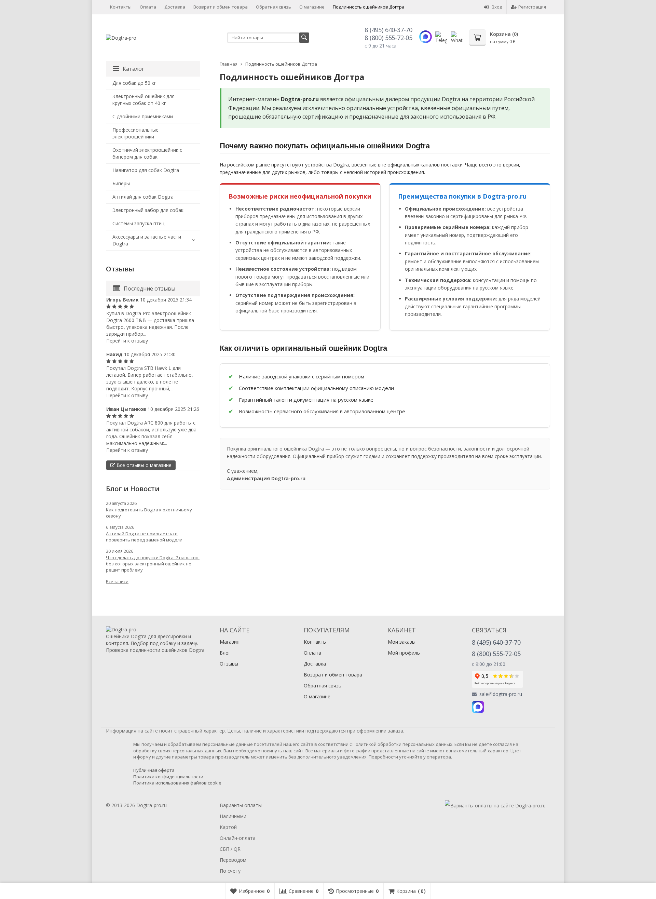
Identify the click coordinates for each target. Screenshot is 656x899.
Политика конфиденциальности (168, 777)
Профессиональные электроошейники (135, 133)
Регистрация (532, 7)
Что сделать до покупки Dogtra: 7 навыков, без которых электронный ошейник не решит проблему (153, 563)
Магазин (230, 642)
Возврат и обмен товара (220, 7)
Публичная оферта (154, 770)
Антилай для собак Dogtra (143, 196)
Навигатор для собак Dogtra (145, 170)
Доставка (174, 7)
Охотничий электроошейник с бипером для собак (147, 153)
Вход (497, 7)
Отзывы (229, 663)
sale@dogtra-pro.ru (500, 694)
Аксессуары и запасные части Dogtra (146, 240)
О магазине (312, 7)
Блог (225, 652)
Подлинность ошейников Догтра (369, 7)
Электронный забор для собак (147, 210)
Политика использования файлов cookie (177, 783)
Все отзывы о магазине (143, 465)
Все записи (117, 582)
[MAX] (478, 707)
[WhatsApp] (508, 707)
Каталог (133, 68)
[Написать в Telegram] (441, 37)
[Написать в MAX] (425, 36)
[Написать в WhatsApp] (457, 37)
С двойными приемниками (142, 116)
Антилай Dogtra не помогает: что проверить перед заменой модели (144, 537)
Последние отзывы (149, 288)
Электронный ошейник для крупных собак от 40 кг (143, 99)
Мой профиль (404, 652)
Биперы (121, 183)
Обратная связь (273, 7)
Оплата (148, 7)
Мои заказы (401, 642)
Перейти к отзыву (127, 340)
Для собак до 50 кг (134, 83)
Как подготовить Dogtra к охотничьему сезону (149, 513)
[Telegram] (493, 707)
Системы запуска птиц (138, 223)
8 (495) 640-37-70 (388, 29)
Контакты (121, 7)
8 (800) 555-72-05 (388, 37)
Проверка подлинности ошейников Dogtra (155, 650)
